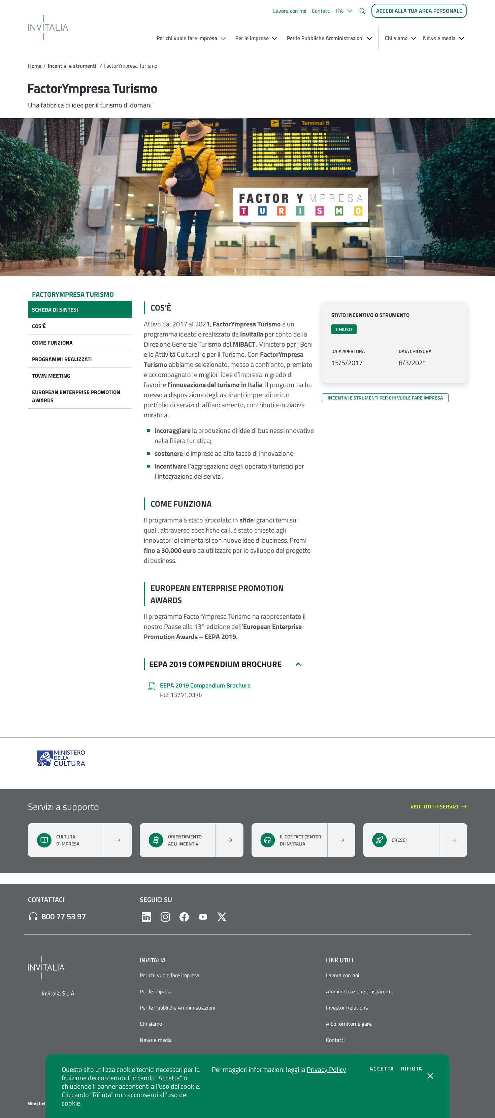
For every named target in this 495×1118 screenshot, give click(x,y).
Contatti (321, 11)
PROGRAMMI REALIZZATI (62, 359)
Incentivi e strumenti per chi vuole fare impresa (385, 397)
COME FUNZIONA (52, 343)
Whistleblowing (44, 1103)
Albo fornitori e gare (349, 1024)
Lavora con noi (289, 11)
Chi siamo (151, 1024)
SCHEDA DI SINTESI (55, 310)
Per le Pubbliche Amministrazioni (178, 1007)
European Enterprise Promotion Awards (76, 396)
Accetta (382, 1068)
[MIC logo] (61, 757)
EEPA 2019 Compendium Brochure (215, 664)
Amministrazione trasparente (359, 991)
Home (34, 66)
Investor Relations (347, 1007)
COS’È (39, 326)
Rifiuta (412, 1068)
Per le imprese (156, 991)
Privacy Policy (326, 1069)
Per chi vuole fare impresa (169, 975)
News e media (156, 1040)
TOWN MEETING (51, 376)
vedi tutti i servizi (435, 806)
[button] (344, 10)
